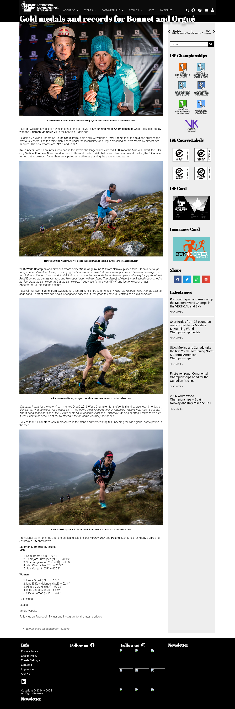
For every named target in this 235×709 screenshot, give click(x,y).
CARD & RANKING (111, 10)
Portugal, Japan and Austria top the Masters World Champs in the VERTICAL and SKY (191, 303)
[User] (212, 10)
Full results (26, 599)
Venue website (28, 610)
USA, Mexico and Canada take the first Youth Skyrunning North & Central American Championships (191, 353)
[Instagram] (200, 10)
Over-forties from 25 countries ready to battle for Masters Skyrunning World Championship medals (190, 327)
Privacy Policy (29, 651)
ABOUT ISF (69, 10)
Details (23, 605)
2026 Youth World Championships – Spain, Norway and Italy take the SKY (190, 399)
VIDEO (151, 10)
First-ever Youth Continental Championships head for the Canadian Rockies (189, 377)
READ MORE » (176, 312)
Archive (25, 673)
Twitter (53, 616)
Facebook (41, 616)
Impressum (28, 669)
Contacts (26, 664)
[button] (187, 10)
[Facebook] (193, 10)
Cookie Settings (30, 660)
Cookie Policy (29, 655)
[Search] (210, 44)
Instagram (69, 616)
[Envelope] (207, 10)
